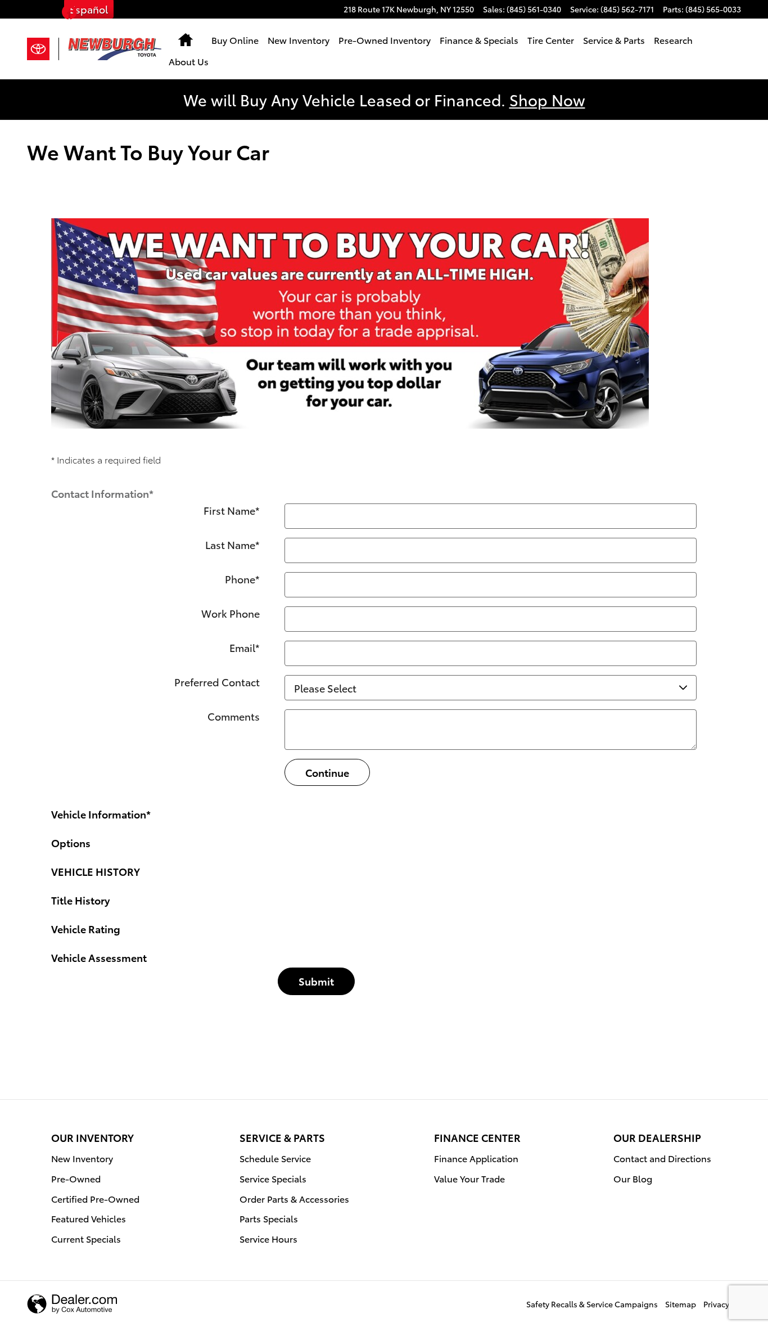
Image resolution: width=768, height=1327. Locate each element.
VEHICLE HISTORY (95, 871)
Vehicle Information (101, 814)
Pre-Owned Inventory (384, 39)
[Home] (43, 49)
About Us (189, 61)
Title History (80, 900)
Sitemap (680, 1304)
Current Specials (86, 1238)
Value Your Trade (469, 1178)
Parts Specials (269, 1218)
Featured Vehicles (88, 1218)
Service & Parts (614, 39)
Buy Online (235, 39)
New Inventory (298, 39)
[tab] (384, 489)
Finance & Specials (479, 39)
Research (673, 39)
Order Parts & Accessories (294, 1198)
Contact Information (102, 493)
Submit (316, 981)
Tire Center (550, 39)
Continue (327, 772)
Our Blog (632, 1178)
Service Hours (268, 1238)
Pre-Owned (76, 1178)
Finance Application (476, 1157)
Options (71, 842)
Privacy (716, 1304)
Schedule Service (275, 1157)
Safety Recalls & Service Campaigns (592, 1304)
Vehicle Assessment (99, 957)
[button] (69, 14)
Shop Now (547, 99)
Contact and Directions (662, 1157)
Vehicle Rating (85, 928)
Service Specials (273, 1178)
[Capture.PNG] (350, 323)
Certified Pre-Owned (95, 1198)
